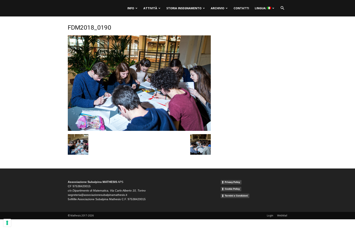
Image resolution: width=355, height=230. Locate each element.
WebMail (282, 215)
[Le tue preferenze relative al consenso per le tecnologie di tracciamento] (7, 223)
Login (270, 215)
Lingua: (261, 8)
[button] (282, 8)
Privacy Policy (232, 182)
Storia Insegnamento (184, 8)
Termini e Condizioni (236, 195)
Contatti (241, 8)
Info (130, 8)
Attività (150, 8)
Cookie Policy (232, 188)
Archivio (217, 8)
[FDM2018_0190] (139, 129)
